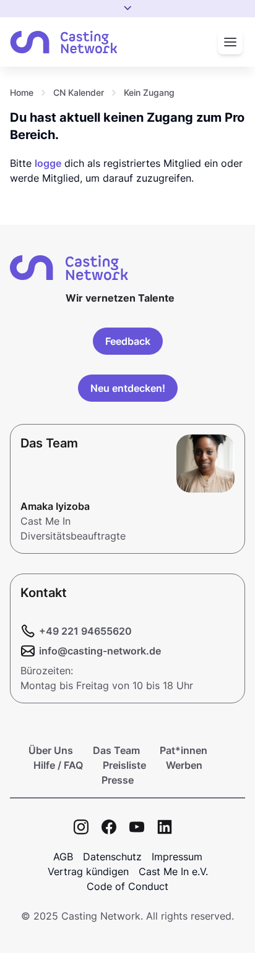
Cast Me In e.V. (173, 871)
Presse (118, 780)
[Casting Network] (64, 42)
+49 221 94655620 (85, 631)
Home (21, 92)
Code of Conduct (127, 886)
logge (48, 163)
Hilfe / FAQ (58, 765)
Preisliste (124, 765)
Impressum (177, 856)
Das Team (116, 750)
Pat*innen (183, 750)
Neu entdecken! (127, 388)
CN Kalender (78, 92)
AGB (63, 856)
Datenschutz (112, 856)
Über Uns (50, 750)
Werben (184, 765)
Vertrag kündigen (88, 871)
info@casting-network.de (100, 651)
